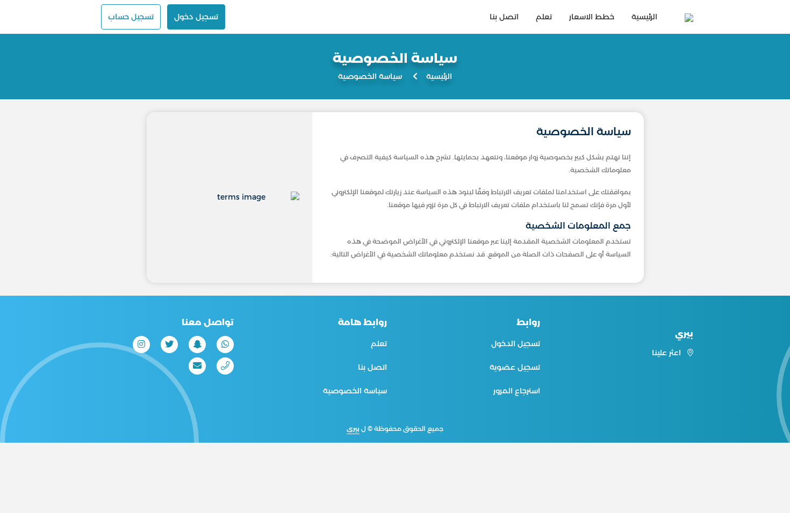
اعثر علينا (667, 352)
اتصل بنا (504, 16)
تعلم (544, 16)
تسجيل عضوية (515, 367)
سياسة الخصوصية (355, 390)
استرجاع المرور (516, 390)
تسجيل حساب (131, 16)
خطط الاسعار (591, 16)
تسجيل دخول (196, 16)
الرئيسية (644, 16)
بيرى (353, 428)
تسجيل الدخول (515, 343)
